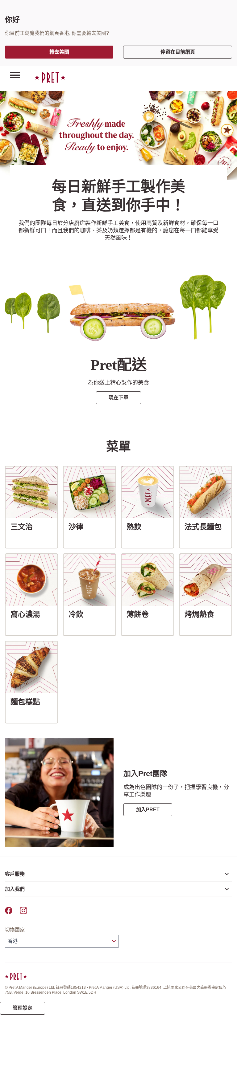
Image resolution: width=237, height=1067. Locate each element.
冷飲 (78, 614)
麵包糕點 (27, 701)
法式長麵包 (206, 526)
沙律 (78, 526)
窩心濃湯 (27, 614)
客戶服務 (15, 874)
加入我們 (15, 889)
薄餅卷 (140, 614)
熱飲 (136, 526)
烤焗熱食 (202, 614)
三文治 (24, 526)
